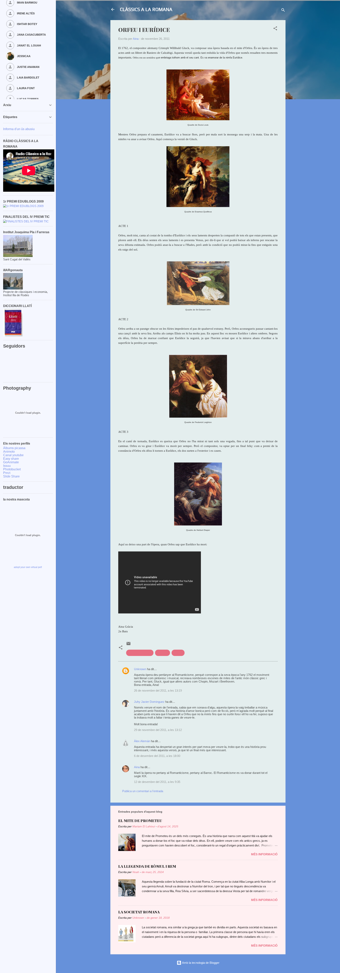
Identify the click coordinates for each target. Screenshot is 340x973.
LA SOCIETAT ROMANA (139, 912)
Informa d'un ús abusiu (19, 129)
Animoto (9, 451)
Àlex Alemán (142, 741)
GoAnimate (11, 462)
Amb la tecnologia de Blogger (200, 962)
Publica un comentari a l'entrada (142, 791)
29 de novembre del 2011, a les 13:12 (158, 730)
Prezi (6, 472)
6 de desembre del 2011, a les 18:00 (157, 755)
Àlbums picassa (14, 448)
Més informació (264, 854)
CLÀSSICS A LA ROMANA (146, 9)
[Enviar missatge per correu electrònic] (128, 645)
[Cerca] (283, 11)
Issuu (7, 465)
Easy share (11, 458)
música (178, 652)
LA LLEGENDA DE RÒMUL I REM (147, 866)
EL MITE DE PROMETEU (140, 820)
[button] (275, 29)
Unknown (140, 669)
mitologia (162, 652)
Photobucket (12, 469)
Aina (137, 767)
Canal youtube (13, 455)
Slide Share (11, 476)
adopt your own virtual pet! (28, 567)
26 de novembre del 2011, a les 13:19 (158, 690)
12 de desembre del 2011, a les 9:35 (157, 781)
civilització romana (140, 652)
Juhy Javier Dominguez (149, 701)
